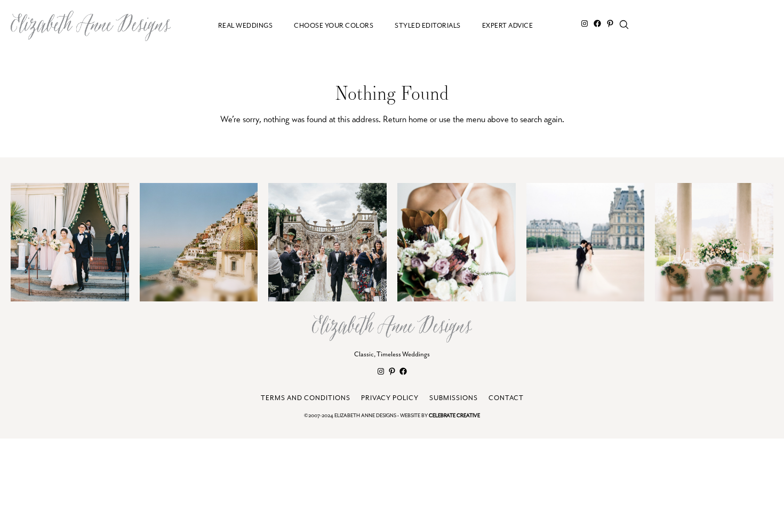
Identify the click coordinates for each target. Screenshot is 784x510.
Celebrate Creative (454, 416)
